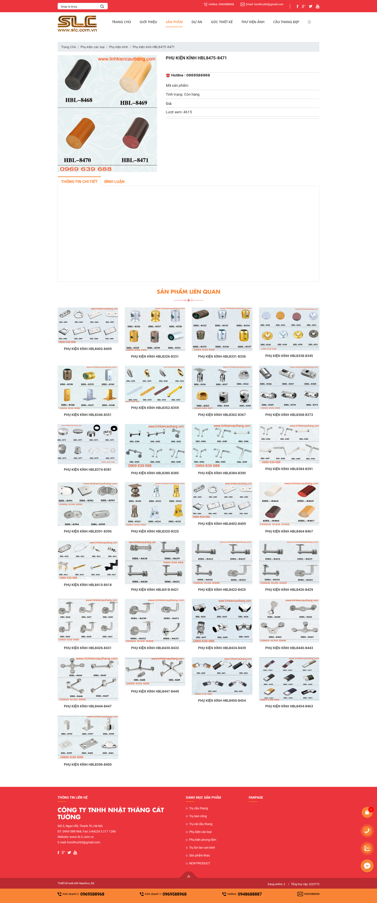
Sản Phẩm (174, 22)
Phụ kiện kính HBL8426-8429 (289, 589)
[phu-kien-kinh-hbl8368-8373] (289, 387)
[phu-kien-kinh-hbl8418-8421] (155, 562)
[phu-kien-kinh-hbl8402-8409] (88, 325)
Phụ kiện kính (118, 47)
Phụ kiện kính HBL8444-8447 (88, 706)
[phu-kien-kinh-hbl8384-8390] (222, 446)
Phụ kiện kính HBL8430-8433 (155, 648)
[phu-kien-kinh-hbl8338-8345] (289, 328)
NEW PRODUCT (199, 863)
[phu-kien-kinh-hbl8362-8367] (222, 387)
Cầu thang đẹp (286, 22)
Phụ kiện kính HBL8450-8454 (222, 700)
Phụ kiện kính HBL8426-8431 (88, 648)
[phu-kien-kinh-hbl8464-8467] (289, 504)
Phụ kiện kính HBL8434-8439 (222, 648)
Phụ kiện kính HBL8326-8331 (155, 356)
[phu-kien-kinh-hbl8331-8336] (222, 329)
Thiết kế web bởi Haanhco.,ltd (76, 883)
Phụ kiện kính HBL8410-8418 (88, 585)
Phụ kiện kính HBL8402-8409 (88, 349)
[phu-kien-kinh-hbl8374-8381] (88, 444)
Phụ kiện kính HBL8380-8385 (155, 473)
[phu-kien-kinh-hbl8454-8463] (289, 679)
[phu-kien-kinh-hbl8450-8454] (222, 676)
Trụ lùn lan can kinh (202, 847)
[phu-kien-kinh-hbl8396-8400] (88, 737)
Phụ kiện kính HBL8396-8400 (88, 764)
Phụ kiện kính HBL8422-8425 (222, 589)
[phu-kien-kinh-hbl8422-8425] (222, 562)
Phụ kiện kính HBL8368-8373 (289, 415)
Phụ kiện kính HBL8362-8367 (222, 415)
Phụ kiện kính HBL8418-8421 (155, 589)
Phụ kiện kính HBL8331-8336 (222, 356)
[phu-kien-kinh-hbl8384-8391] (289, 444)
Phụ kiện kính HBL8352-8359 (155, 408)
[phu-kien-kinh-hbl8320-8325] (155, 504)
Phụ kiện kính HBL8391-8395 (88, 531)
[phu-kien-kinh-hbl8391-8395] (88, 504)
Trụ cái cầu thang (200, 824)
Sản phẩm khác (199, 855)
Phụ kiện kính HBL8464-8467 (289, 531)
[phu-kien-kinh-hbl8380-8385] (155, 446)
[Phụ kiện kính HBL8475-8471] (107, 113)
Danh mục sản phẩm (203, 798)
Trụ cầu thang (198, 808)
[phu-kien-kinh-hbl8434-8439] (222, 621)
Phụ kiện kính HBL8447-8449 (155, 691)
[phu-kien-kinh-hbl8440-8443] (289, 621)
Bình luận (114, 181)
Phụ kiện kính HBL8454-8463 (289, 706)
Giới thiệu (148, 22)
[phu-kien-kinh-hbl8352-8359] (155, 384)
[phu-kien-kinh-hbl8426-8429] (289, 562)
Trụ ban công (198, 816)
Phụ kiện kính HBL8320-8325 (155, 531)
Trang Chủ (121, 22)
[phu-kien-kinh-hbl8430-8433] (155, 621)
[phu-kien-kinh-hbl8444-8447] (88, 679)
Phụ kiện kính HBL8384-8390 (222, 473)
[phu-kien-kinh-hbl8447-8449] (155, 671)
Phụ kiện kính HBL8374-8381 (88, 469)
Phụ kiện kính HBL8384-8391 (289, 469)
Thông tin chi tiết (79, 181)
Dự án (197, 22)
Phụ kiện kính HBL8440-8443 (289, 648)
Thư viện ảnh (252, 22)
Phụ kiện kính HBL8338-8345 (289, 356)
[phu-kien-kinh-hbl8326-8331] (155, 329)
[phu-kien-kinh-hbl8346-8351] (88, 387)
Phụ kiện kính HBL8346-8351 (88, 415)
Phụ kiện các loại (93, 47)
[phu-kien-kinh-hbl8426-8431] (88, 621)
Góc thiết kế (222, 22)
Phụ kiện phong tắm (202, 839)
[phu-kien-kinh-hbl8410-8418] (88, 560)
